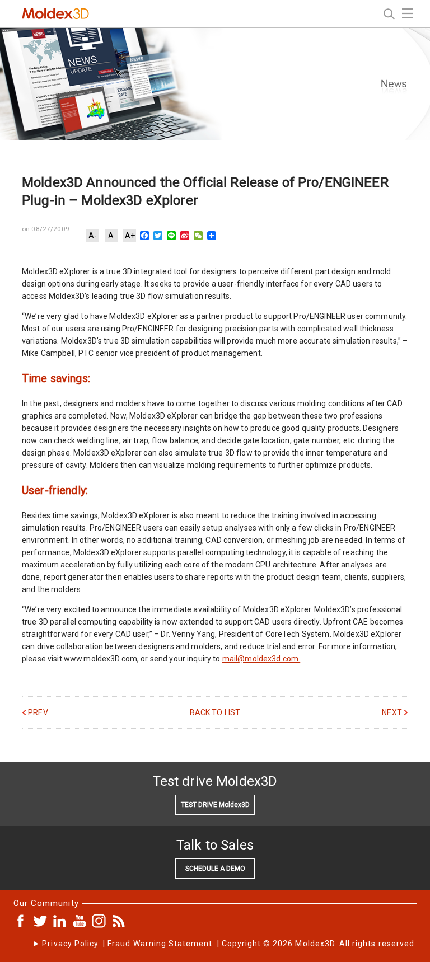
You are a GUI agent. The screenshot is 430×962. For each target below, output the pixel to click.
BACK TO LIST (215, 712)
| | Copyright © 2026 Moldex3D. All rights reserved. (229, 943)
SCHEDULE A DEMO (215, 868)
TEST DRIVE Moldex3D (215, 805)
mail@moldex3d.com (261, 658)
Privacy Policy (70, 943)
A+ (130, 235)
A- (92, 235)
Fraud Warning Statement (160, 943)
